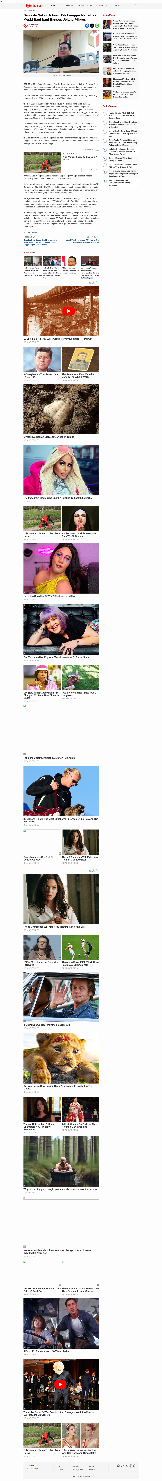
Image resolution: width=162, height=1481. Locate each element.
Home (58, 1466)
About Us (76, 1466)
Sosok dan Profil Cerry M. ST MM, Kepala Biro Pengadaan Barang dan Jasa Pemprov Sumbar (123, 173)
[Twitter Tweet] (92, 26)
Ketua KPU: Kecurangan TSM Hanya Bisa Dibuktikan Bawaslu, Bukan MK (82, 241)
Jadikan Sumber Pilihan (61, 75)
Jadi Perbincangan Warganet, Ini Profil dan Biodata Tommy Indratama (122, 182)
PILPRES (33, 11)
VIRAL (108, 5)
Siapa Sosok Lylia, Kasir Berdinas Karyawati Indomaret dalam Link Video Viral (123, 124)
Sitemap (92, 1470)
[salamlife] (118, 1467)
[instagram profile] (130, 1467)
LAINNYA (116, 5)
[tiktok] (122, 1467)
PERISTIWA (70, 5)
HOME (53, 5)
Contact (92, 1466)
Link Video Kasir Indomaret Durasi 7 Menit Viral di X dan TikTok (123, 166)
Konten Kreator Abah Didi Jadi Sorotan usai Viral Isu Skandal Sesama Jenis (121, 115)
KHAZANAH (99, 5)
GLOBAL (90, 5)
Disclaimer (59, 1470)
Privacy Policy (78, 1470)
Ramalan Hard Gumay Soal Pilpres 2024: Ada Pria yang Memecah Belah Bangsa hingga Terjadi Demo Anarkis (40, 242)
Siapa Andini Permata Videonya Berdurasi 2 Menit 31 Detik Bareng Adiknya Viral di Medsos (123, 142)
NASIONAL (80, 5)
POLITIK (60, 5)
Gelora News (87, 1476)
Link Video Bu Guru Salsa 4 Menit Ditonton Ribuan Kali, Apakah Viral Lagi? (123, 133)
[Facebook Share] (87, 26)
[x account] (126, 1467)
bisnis (34, 232)
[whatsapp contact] (134, 1467)
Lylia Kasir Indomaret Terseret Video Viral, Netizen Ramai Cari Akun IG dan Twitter (122, 151)
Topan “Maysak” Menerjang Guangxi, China (120, 159)
